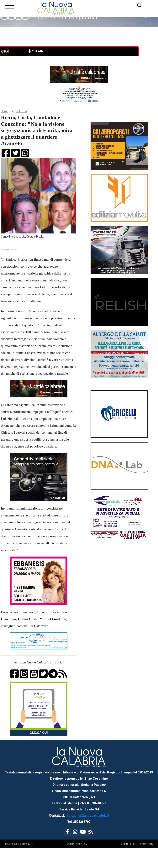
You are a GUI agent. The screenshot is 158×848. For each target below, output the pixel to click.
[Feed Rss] (90, 832)
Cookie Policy (128, 843)
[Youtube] (83, 832)
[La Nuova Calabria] (56, 7)
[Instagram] (75, 832)
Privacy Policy (146, 843)
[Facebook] (67, 832)
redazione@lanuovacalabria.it (87, 815)
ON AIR (37, 51)
